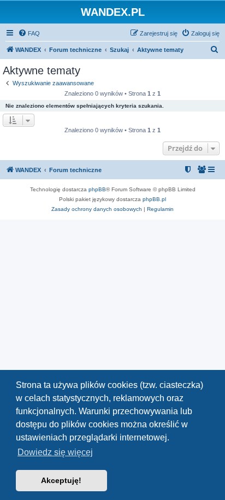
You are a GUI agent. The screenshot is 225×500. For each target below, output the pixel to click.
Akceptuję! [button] (61, 480)
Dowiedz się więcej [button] (55, 452)
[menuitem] (29, 33)
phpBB (97, 189)
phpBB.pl (154, 199)
